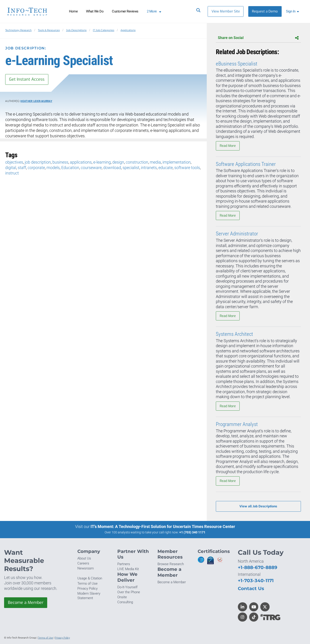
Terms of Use (87, 583)
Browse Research (170, 564)
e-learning (102, 162)
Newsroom (85, 568)
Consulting (125, 602)
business (60, 162)
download (112, 167)
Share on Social (231, 38)
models (53, 167)
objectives (14, 162)
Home (73, 11)
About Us (84, 558)
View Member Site (226, 11)
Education (70, 167)
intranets (149, 167)
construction (137, 162)
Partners (123, 564)
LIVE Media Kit (128, 569)
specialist (131, 167)
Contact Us (251, 588)
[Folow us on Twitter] (265, 607)
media (155, 162)
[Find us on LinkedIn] (242, 607)
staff (22, 167)
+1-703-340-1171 (256, 580)
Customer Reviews (125, 11)
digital (10, 167)
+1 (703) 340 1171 (192, 532)
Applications (128, 30)
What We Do (94, 11)
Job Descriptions (76, 30)
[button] (293, 11)
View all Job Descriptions (258, 506)
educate (165, 167)
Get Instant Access (26, 79)
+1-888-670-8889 (257, 567)
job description (38, 162)
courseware (91, 167)
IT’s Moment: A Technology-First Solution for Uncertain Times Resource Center (163, 526)
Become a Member (25, 602)
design (118, 162)
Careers (83, 563)
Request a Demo (265, 11)
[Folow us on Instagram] (242, 617)
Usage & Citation (89, 578)
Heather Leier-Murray (36, 101)
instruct (12, 173)
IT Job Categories (103, 30)
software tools (187, 167)
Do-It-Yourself (127, 587)
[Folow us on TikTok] (253, 617)
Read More (228, 145)
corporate (36, 167)
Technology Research (18, 30)
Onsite (122, 597)
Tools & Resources (49, 30)
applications (81, 162)
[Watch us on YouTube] (253, 607)
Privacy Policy (87, 588)
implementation (176, 162)
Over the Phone (128, 592)
